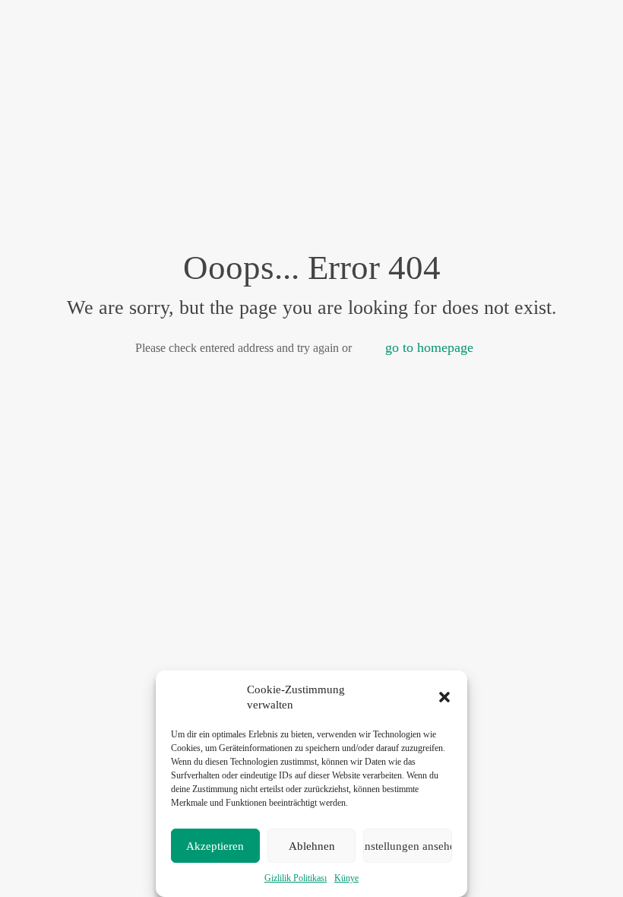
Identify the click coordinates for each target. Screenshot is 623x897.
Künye (346, 878)
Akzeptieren (215, 846)
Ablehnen (312, 846)
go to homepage (429, 347)
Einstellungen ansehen (407, 846)
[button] (444, 697)
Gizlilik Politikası (295, 878)
